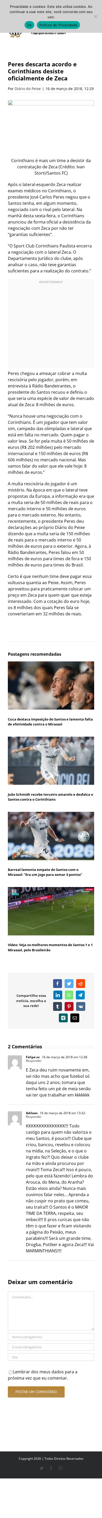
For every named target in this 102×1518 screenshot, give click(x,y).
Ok (29, 25)
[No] (95, 16)
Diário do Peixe (28, 88)
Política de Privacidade (58, 25)
